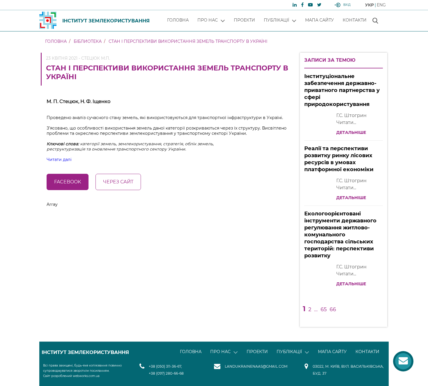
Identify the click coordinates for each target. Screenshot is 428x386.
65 (324, 309)
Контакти (355, 20)
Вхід (347, 5)
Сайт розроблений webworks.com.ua (71, 376)
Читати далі (59, 159)
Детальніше (351, 132)
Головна (178, 20)
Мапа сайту (319, 20)
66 (333, 309)
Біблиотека (88, 41)
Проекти (244, 20)
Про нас (207, 20)
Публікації (276, 20)
